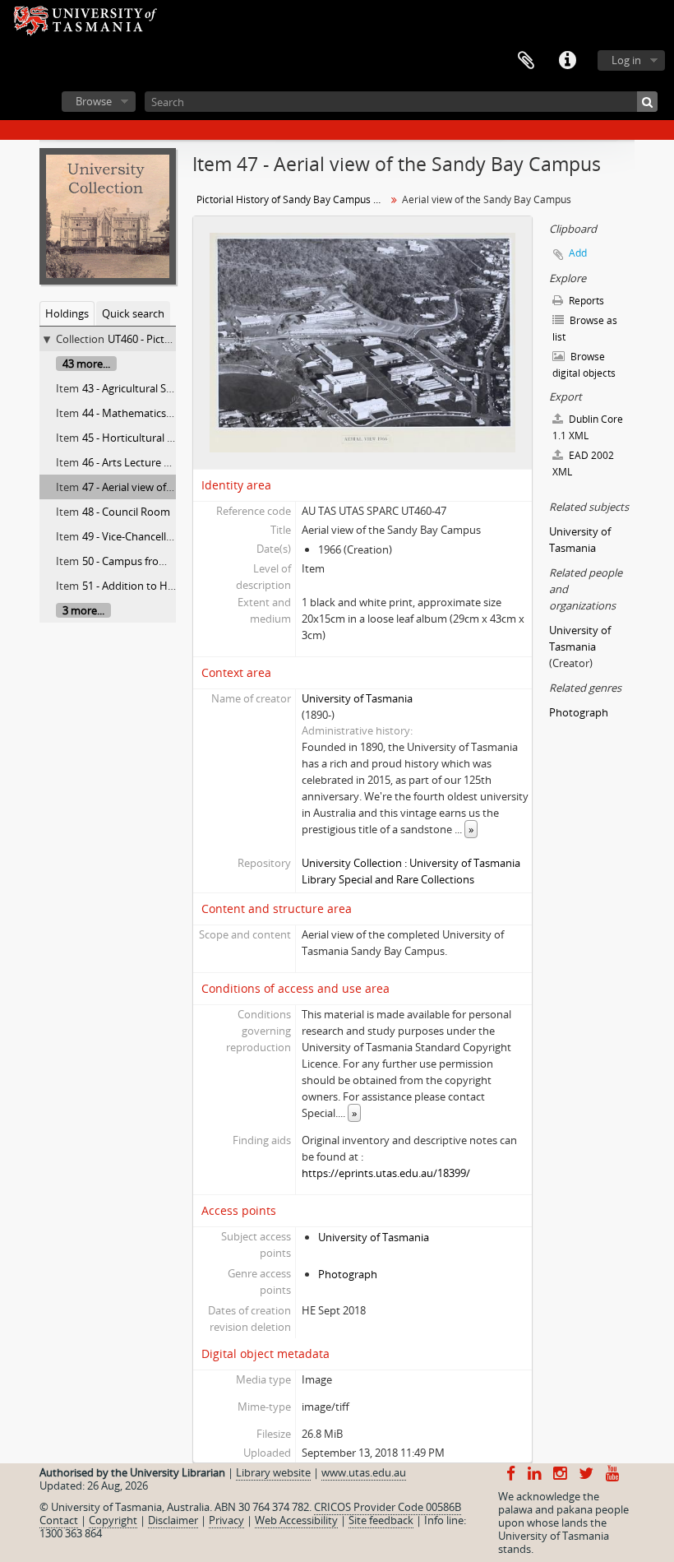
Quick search (133, 313)
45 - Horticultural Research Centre (164, 437)
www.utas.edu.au (363, 1472)
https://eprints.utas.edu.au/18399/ (386, 1173)
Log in (626, 60)
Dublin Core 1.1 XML (587, 427)
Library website (273, 1472)
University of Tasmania (357, 698)
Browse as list (584, 328)
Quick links (567, 60)
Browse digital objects (584, 365)
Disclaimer (173, 1520)
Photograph (347, 1274)
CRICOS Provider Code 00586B (387, 1506)
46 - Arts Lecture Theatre (141, 462)
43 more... (86, 363)
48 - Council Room (126, 511)
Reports (585, 301)
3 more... (83, 610)
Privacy (226, 1520)
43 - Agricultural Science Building (160, 388)
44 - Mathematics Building (145, 413)
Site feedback (381, 1520)
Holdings (67, 313)
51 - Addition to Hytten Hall (148, 585)
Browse (94, 101)
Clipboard (526, 60)
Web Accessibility (296, 1520)
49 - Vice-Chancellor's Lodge (149, 536)
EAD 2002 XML (583, 463)
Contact (58, 1520)
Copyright (113, 1520)
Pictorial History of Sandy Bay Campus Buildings (293, 199)
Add (578, 253)
